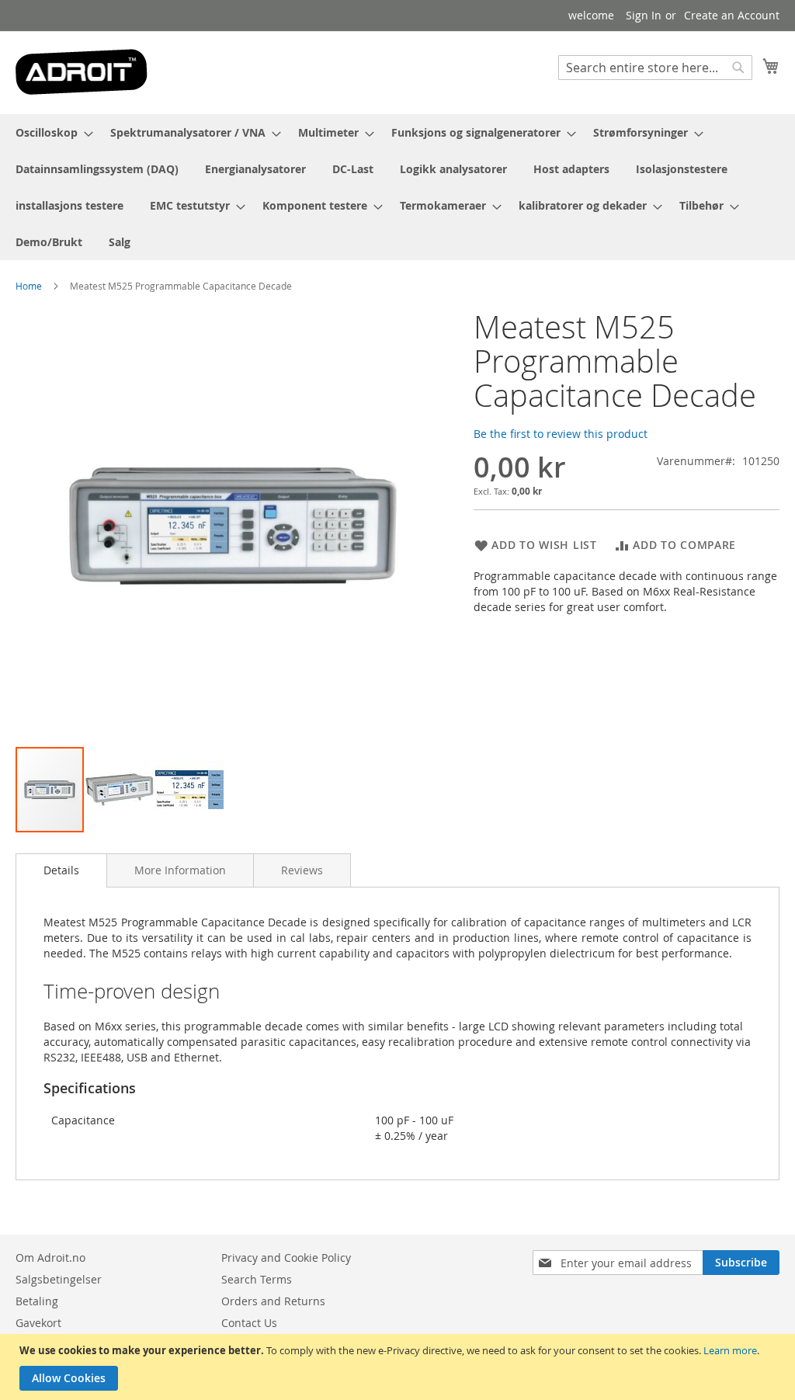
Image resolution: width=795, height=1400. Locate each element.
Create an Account (731, 15)
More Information (180, 870)
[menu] (397, 187)
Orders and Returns (273, 1301)
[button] (120, 789)
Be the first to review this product (560, 433)
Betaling (37, 1301)
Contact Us (249, 1322)
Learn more (730, 1350)
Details (61, 870)
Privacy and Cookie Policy (286, 1257)
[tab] (61, 870)
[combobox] (655, 67)
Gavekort (38, 1322)
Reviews (302, 870)
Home (29, 286)
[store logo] (82, 72)
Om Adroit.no (50, 1257)
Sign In (643, 15)
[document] (399, 1367)
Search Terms (256, 1279)
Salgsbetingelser (59, 1279)
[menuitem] (49, 132)
